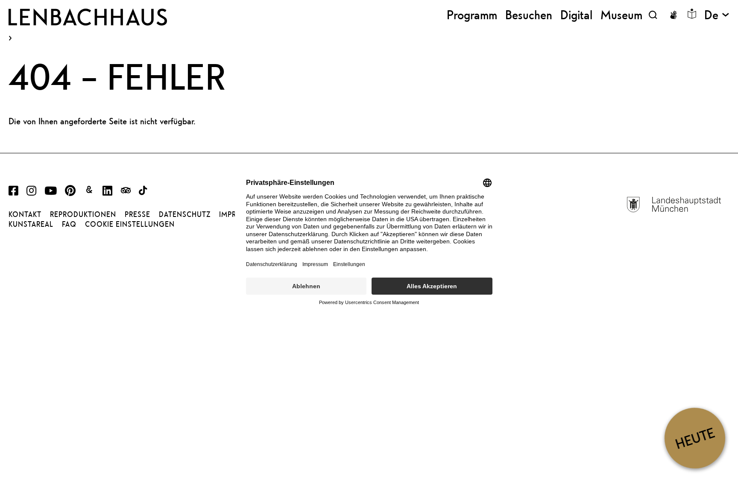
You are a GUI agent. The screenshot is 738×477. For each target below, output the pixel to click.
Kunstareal (31, 224)
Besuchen (528, 15)
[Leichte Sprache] (692, 14)
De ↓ (716, 15)
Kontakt (25, 214)
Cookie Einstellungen (130, 224)
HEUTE (694, 438)
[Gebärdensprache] (673, 15)
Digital (576, 15)
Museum (621, 15)
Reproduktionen (83, 214)
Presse (137, 214)
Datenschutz (185, 214)
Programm (472, 15)
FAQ (69, 224)
